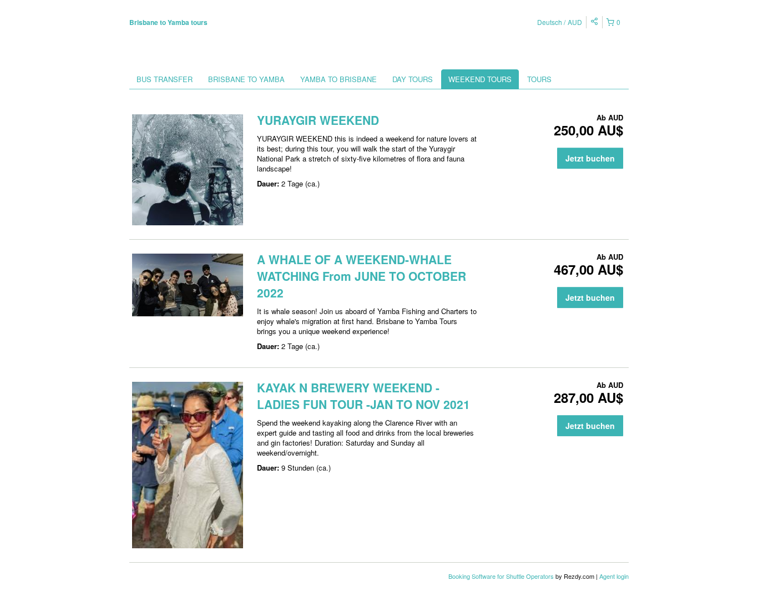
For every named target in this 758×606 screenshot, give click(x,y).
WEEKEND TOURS (480, 79)
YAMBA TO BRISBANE (338, 79)
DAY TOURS (412, 79)
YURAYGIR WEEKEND (318, 120)
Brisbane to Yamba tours (168, 22)
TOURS (539, 79)
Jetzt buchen (590, 158)
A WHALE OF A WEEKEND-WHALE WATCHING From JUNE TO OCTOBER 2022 (361, 276)
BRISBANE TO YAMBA (246, 79)
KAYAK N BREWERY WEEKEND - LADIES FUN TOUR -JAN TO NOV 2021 (363, 395)
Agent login (614, 576)
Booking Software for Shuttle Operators (501, 576)
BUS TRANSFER (165, 79)
